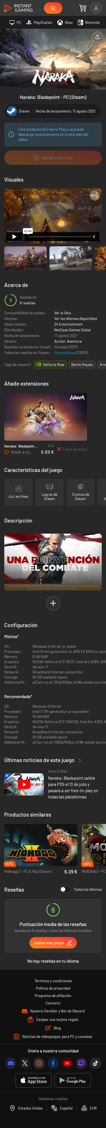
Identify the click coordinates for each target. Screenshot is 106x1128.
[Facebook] (53, 1063)
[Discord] (10, 1063)
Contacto (53, 1003)
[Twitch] (81, 1063)
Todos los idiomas (88, 889)
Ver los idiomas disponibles (75, 318)
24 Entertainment (68, 324)
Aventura (74, 341)
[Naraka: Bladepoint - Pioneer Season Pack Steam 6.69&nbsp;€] (45, 417)
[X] (25, 1063)
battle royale (82, 364)
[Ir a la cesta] (82, 8)
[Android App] (73, 1080)
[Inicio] (18, 8)
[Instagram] (39, 1063)
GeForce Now (53, 364)
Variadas (61, 347)
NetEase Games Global (72, 330)
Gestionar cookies (53, 1098)
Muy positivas (65, 352)
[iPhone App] (34, 1080)
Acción (59, 341)
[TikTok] (95, 1063)
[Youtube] (67, 1063)
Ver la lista (62, 313)
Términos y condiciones (53, 981)
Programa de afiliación (53, 995)
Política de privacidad (53, 988)
